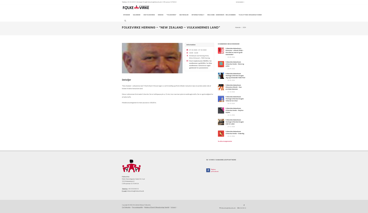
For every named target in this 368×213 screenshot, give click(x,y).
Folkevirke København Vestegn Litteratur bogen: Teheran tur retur (235, 99)
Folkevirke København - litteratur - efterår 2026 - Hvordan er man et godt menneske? (235, 51)
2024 (244, 27)
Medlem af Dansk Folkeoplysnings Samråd (156, 207)
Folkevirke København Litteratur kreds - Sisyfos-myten (235, 110)
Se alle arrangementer (225, 141)
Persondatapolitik (137, 207)
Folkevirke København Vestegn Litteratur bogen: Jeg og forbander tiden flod (235, 76)
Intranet (173, 207)
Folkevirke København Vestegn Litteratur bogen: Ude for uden (235, 122)
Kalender (238, 27)
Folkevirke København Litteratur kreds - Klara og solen (235, 64)
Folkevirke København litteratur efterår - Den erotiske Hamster (234, 87)
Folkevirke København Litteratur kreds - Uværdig (235, 132)
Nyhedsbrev (240, 2)
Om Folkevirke (126, 207)
